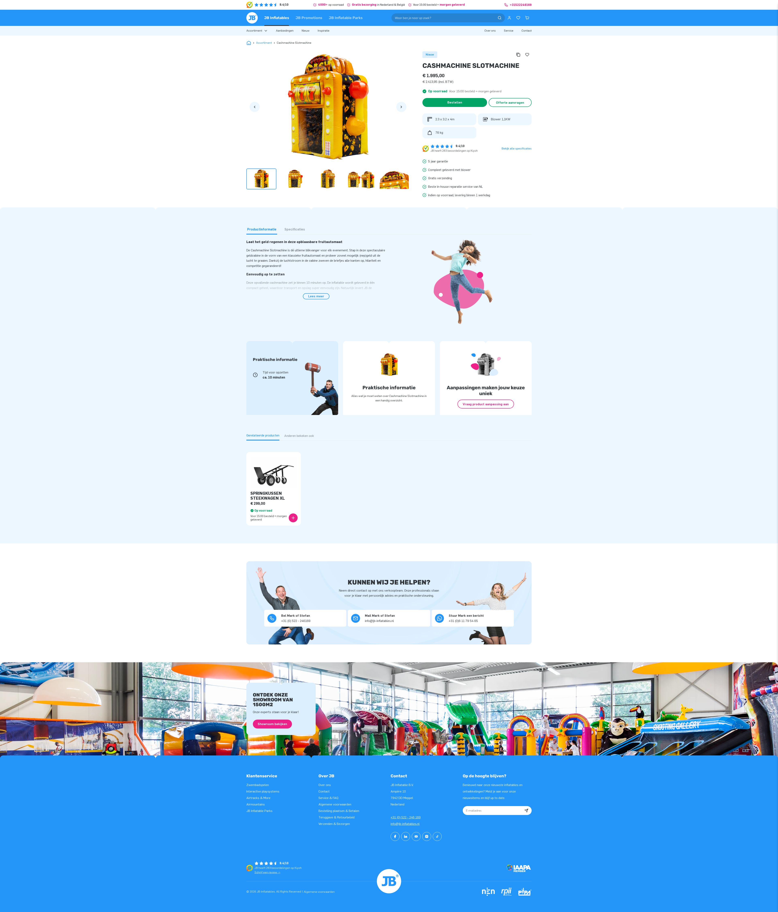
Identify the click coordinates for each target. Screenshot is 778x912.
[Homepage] (252, 17)
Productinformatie (261, 229)
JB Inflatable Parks (346, 18)
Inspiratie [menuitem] (323, 30)
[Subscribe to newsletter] (526, 810)
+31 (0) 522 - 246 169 (406, 817)
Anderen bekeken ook (299, 436)
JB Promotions (309, 18)
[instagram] (426, 836)
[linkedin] (405, 836)
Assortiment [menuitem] (254, 30)
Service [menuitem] (508, 30)
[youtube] (416, 836)
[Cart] (527, 17)
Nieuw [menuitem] (306, 30)
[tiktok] (437, 836)
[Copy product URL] (518, 54)
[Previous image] (255, 107)
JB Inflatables (276, 18)
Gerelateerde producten (262, 435)
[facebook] (395, 836)
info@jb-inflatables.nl (405, 824)
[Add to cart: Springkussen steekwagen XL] (293, 517)
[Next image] (401, 107)
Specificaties (294, 229)
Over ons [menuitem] (490, 30)
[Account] (509, 17)
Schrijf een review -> (267, 872)
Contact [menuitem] (527, 30)
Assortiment (264, 43)
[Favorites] (518, 17)
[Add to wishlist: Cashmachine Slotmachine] (527, 54)
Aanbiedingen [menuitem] (285, 30)
